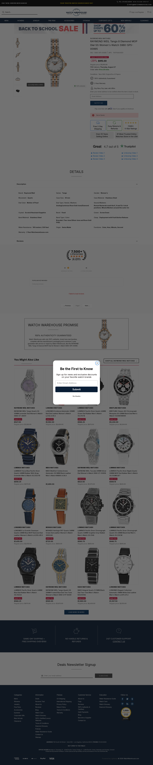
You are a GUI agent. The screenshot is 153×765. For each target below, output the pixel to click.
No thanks (76, 396)
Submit (76, 389)
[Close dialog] (97, 363)
